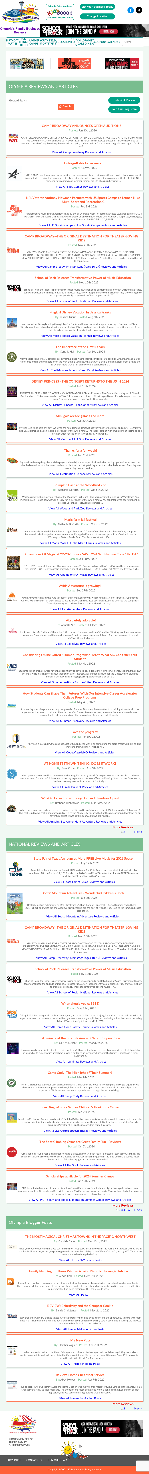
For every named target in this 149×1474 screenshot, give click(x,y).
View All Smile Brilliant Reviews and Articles (80, 787)
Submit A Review (124, 100)
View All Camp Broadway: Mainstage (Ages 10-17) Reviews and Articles (81, 266)
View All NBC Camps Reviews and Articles (82, 186)
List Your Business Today (97, 6)
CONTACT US (34, 1460)
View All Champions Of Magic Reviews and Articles (81, 574)
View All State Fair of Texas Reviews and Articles (84, 882)
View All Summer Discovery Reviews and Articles (80, 720)
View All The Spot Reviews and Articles (80, 1165)
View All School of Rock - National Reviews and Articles (82, 301)
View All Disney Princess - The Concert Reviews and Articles (80, 404)
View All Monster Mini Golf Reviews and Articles (80, 439)
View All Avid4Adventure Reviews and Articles (80, 609)
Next (137, 831)
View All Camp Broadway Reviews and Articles (81, 152)
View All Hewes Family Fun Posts (80, 1398)
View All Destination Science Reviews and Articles (80, 474)
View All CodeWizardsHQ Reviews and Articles (85, 752)
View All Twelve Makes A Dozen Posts (80, 1329)
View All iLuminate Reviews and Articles (81, 1061)
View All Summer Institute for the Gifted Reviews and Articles (80, 682)
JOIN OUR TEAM (57, 1460)
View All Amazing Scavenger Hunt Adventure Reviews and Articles (80, 821)
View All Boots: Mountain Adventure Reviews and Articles (83, 916)
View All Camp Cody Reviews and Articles (79, 1096)
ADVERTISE (14, 1460)
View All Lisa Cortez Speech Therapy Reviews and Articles (80, 1130)
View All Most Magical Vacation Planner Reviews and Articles (80, 335)
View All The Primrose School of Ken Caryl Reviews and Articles (80, 370)
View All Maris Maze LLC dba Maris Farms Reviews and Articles (80, 543)
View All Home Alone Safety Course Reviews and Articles (80, 1027)
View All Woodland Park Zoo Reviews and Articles (80, 508)
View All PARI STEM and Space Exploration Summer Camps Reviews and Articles (80, 1199)
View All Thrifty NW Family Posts (80, 1260)
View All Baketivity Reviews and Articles (80, 643)
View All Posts (78, 1294)
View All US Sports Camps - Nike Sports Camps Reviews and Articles (83, 225)
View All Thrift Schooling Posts (80, 1363)
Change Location (97, 16)
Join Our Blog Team (124, 109)
